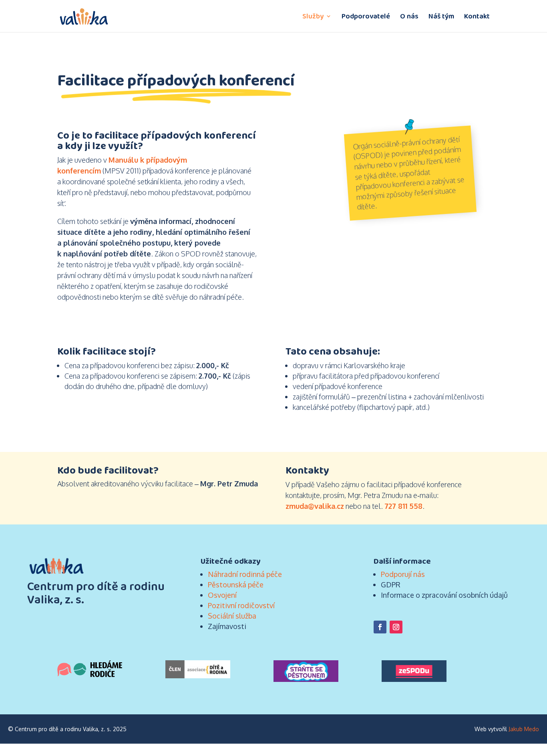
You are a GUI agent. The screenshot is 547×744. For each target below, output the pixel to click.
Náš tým (441, 17)
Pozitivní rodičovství (241, 605)
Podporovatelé (366, 17)
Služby (313, 17)
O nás (409, 17)
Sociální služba (232, 615)
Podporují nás (403, 574)
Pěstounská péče (235, 584)
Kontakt (477, 17)
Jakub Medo (524, 729)
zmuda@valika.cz (315, 506)
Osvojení (222, 595)
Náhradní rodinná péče (245, 574)
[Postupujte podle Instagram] (396, 627)
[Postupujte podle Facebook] (380, 627)
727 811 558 (403, 506)
